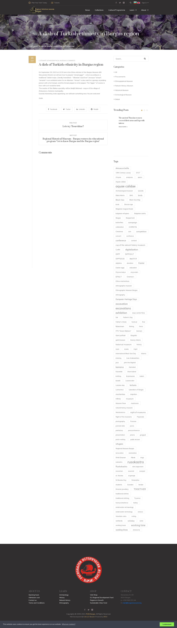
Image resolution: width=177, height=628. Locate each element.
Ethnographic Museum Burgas (126, 290)
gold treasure (120, 340)
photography (120, 421)
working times (122, 530)
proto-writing (120, 439)
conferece (130, 236)
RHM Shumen (121, 457)
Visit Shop (93, 595)
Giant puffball (120, 335)
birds (140, 195)
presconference (134, 430)
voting (134, 516)
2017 (138, 173)
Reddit (96, 109)
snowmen (119, 471)
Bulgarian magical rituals (124, 209)
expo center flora (138, 313)
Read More (123, 126)
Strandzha (135, 480)
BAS (131, 195)
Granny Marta (135, 340)
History (62, 597)
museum (130, 399)
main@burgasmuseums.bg (132, 603)
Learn (132, 10)
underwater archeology (124, 512)
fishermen (120, 326)
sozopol (142, 471)
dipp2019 (133, 259)
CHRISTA (133, 227)
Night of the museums (124, 417)
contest (134, 240)
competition (141, 231)
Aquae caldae (121, 182)
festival (134, 322)
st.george (131, 476)
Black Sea (120, 200)
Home (30, 46)
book (117, 204)
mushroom (135, 403)
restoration (133, 453)
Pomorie (133, 421)
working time (138, 525)
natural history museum (124, 408)
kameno (120, 367)
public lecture (135, 439)
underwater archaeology (125, 507)
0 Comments (71, 60)
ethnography (120, 295)
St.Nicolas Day (121, 480)
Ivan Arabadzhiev (132, 358)
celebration (120, 227)
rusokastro (136, 462)
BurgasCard (130, 218)
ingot (135, 349)
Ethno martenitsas (122, 281)
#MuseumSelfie (122, 168)
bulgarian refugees (122, 213)
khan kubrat (132, 372)
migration (133, 394)
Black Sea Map (134, 200)
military (118, 399)
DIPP (118, 254)
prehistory (119, 430)
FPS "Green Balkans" (123, 331)
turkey (135, 503)
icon (117, 349)
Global (117, 99)
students (119, 485)
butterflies (119, 222)
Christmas (119, 231)
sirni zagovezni (137, 466)
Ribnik (133, 457)
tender (140, 485)
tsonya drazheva (122, 503)
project (143, 435)
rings (142, 457)
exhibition (121, 312)
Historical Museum (121, 90)
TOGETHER (140, 489)
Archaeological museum (124, 191)
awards (141, 191)
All (116, 72)
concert (118, 236)
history (139, 344)
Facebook (53, 109)
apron (140, 177)
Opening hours (34, 595)
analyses (129, 177)
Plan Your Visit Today (39, 3)
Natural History (64, 600)
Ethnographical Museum (56, 60)
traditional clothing (122, 498)
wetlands (119, 521)
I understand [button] (166, 624)
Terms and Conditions (37, 603)
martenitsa (120, 394)
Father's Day (128, 317)
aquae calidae (126, 186)
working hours (121, 525)
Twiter (68, 109)
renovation (120, 453)
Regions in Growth (97, 600)
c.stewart (42, 60)
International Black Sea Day (126, 353)
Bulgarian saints (140, 213)
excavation (122, 303)
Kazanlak (119, 372)
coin (129, 231)
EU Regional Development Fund (101, 597)
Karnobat (132, 367)
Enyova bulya (121, 272)
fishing (131, 326)
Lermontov (120, 390)
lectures (133, 385)
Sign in (144, 3)
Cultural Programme (116, 10)
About (144, 10)
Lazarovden (129, 381)
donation (130, 263)
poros (132, 426)
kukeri (142, 376)
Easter (141, 263)
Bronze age (128, 204)
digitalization (131, 249)
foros (141, 326)
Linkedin (82, 109)
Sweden (130, 485)
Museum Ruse (121, 403)
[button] (141, 110)
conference (121, 240)
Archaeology (64, 595)
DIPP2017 (129, 254)
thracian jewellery (122, 489)
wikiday (131, 521)
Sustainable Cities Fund (98, 603)
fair (117, 317)
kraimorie (130, 376)
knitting (118, 376)
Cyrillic (118, 250)
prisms (132, 435)
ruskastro (119, 462)
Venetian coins (121, 516)
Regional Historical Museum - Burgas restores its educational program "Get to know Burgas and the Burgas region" (73, 140)
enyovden (134, 272)
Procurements (120, 77)
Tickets (57, 3)
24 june (118, 177)
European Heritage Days (126, 299)
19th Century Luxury (123, 173)
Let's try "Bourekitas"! (73, 126)
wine (141, 521)
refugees (119, 444)
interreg (118, 358)
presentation (120, 435)
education (133, 268)
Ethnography (64, 603)
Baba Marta (120, 195)
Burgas (118, 218)
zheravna (136, 530)
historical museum (124, 344)
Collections (98, 10)
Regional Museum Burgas (125, 448)
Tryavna (137, 498)
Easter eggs (120, 268)
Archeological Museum (123, 95)
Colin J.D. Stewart (89, 617)
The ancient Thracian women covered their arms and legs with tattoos (131, 120)
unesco (140, 512)
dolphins (119, 263)
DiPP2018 (120, 258)
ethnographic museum (124, 286)
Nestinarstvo (120, 412)
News (87, 10)
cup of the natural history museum (130, 245)
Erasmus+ (130, 277)
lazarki (118, 381)
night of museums (138, 412)
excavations (123, 308)
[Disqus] (73, 185)
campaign (132, 222)
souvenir (131, 471)
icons (126, 349)
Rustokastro (121, 466)
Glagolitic (133, 335)
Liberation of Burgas (136, 390)
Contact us (33, 600)
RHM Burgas (90, 614)
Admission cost (34, 597)
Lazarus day (120, 385)
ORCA (105, 617)
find (143, 322)
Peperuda (140, 417)
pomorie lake (120, 426)
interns (143, 353)
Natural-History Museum (124, 86)
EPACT (119, 277)
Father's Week (121, 322)
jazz (117, 363)
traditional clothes (122, 494)
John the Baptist (130, 363)
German (139, 331)
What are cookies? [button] (68, 624)
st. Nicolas (119, 476)
